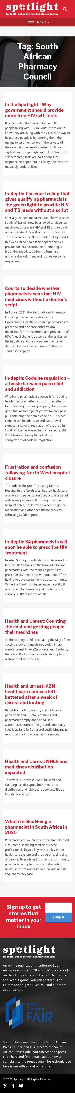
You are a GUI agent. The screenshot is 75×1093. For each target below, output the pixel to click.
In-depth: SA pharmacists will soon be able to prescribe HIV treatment (36, 547)
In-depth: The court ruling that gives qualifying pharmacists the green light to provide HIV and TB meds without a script (37, 202)
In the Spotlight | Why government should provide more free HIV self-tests (34, 110)
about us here (13, 990)
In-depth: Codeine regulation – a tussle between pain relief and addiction (37, 383)
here (14, 1057)
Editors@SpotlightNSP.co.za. (24, 985)
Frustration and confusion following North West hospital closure (37, 472)
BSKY (21, 1085)
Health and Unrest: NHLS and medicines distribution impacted (36, 767)
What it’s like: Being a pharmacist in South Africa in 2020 (36, 827)
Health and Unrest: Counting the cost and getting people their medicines (35, 626)
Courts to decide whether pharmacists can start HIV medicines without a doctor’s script (36, 297)
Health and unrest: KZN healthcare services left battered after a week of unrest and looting (31, 694)
